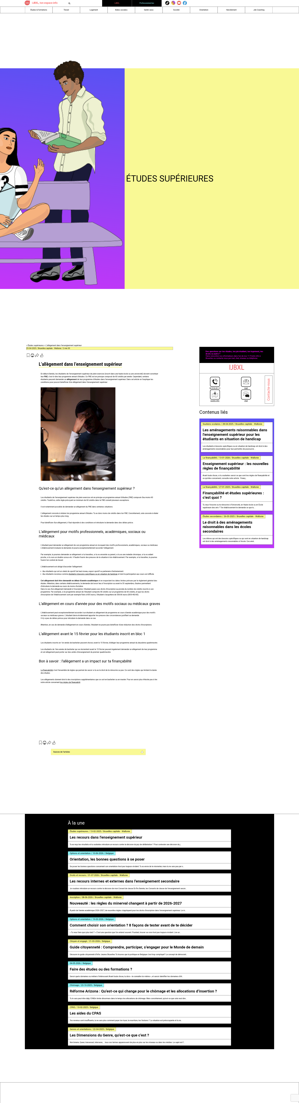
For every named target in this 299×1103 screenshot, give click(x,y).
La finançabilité (47, 670)
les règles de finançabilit (70, 682)
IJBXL (116, 3)
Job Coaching (258, 10)
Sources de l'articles (61, 752)
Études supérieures (36, 345)
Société (176, 10)
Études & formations (38, 10)
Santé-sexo (148, 10)
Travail (66, 10)
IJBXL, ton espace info (45, 2)
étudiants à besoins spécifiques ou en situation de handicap (93, 574)
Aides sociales (121, 10)
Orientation (203, 10)
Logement (94, 10)
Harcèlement (231, 10)
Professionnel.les (146, 3)
